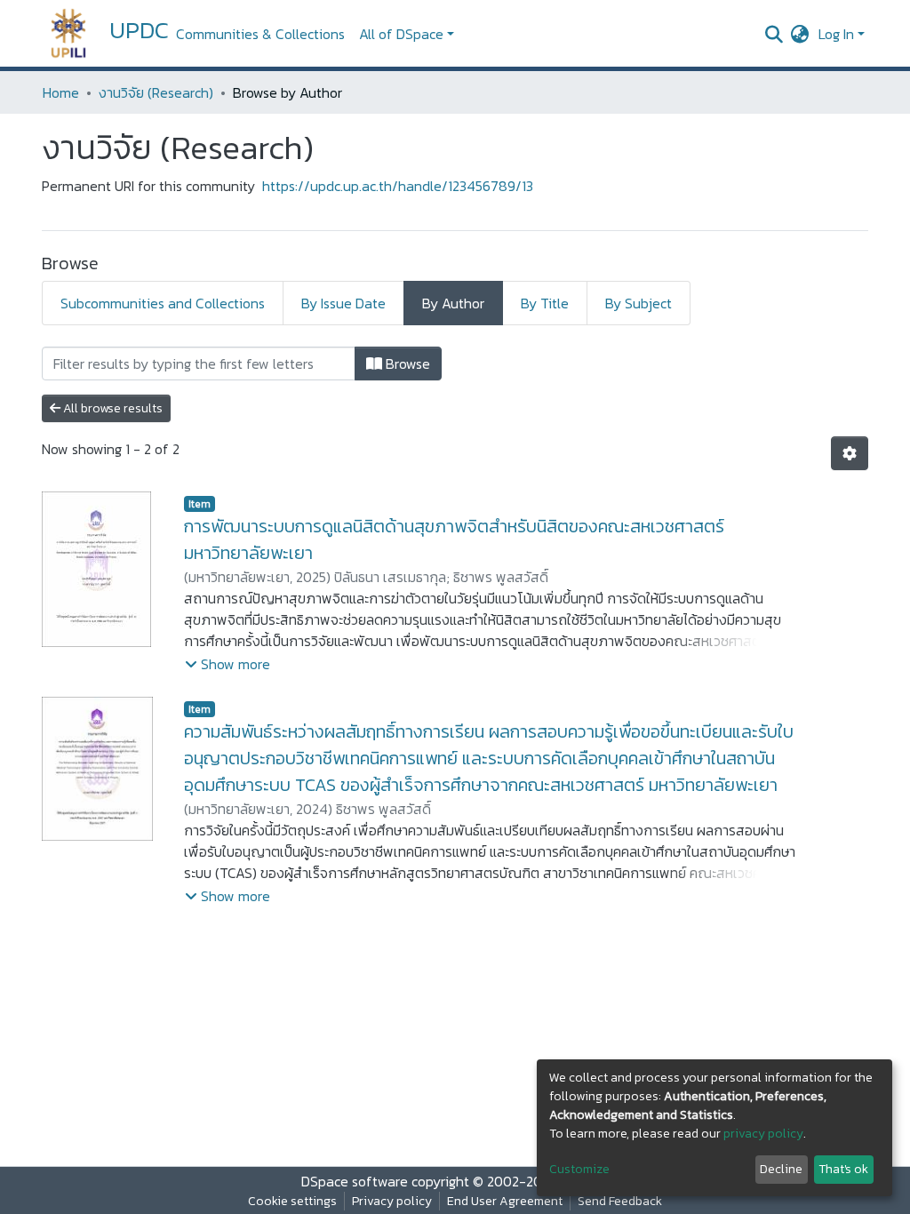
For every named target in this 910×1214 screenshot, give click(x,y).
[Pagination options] (849, 453)
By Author (453, 303)
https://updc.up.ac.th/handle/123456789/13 (397, 185)
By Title (545, 303)
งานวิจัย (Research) (156, 92)
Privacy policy (392, 1201)
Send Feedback (620, 1201)
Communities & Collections (260, 33)
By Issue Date (343, 303)
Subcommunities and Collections (162, 303)
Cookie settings (292, 1201)
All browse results (111, 408)
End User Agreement (505, 1201)
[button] (800, 33)
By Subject (638, 303)
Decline (781, 1169)
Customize (579, 1169)
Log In (836, 33)
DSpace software (354, 1181)
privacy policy (763, 1133)
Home (61, 92)
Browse (406, 363)
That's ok (843, 1169)
